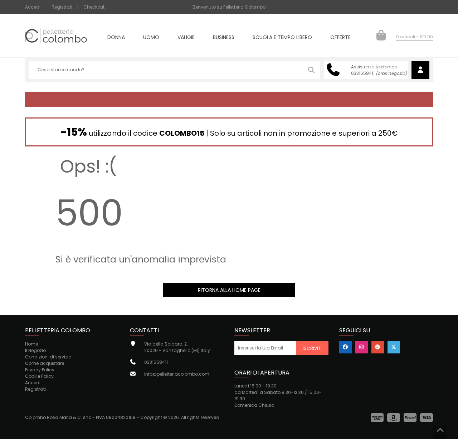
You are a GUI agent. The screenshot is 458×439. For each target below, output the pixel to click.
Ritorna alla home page (229, 290)
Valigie (186, 38)
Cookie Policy (39, 376)
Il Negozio (35, 350)
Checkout (93, 7)
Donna (116, 38)
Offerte (340, 38)
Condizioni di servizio (48, 357)
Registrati (62, 7)
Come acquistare (44, 363)
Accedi (32, 7)
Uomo (151, 38)
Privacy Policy (39, 370)
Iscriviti (312, 348)
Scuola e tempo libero (282, 38)
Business (223, 38)
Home (31, 344)
